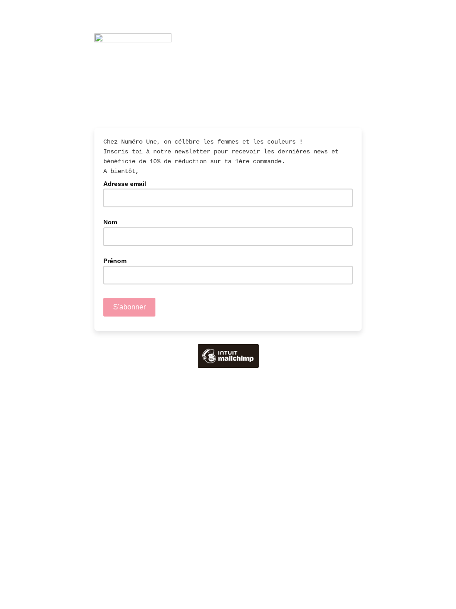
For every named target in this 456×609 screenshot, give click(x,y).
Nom (110, 222)
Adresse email (127, 183)
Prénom (114, 261)
